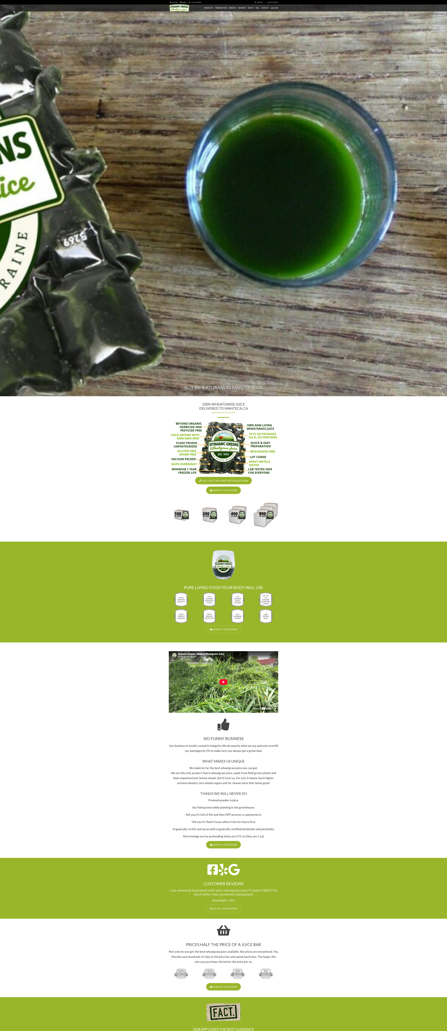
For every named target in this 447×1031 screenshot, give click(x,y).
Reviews (242, 8)
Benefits (232, 8)
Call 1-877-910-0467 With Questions (224, 480)
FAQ (257, 8)
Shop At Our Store (224, 490)
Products (208, 8)
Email (184, 2)
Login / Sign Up (272, 2)
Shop (276, 8)
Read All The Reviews (223, 908)
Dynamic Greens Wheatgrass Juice (179, 8)
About (251, 8)
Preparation (221, 8)
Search (260, 2)
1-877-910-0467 (196, 2)
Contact (265, 8)
